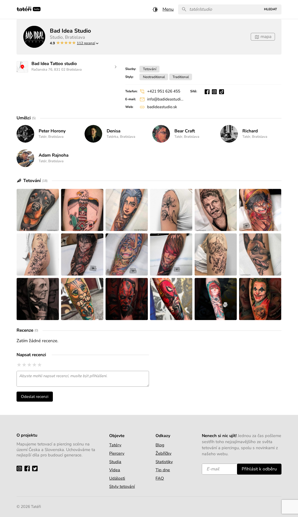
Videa (114, 470)
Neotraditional (154, 76)
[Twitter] (36, 468)
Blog (160, 445)
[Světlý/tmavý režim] (155, 9)
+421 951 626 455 (163, 91)
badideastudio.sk (162, 107)
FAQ (160, 478)
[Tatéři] (24, 8)
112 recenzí (86, 43)
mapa (265, 37)
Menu (168, 9)
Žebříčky (163, 453)
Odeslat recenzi (34, 396)
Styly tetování (122, 486)
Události (117, 478)
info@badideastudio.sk (165, 99)
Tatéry (115, 445)
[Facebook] (28, 468)
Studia (115, 462)
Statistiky (164, 462)
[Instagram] (20, 468)
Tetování (149, 68)
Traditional (181, 76)
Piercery (116, 453)
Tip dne (163, 470)
